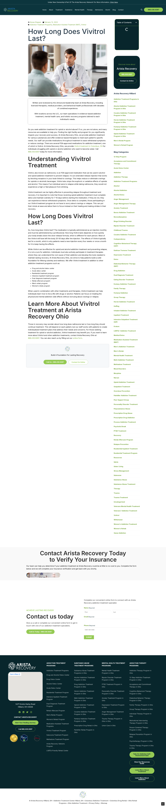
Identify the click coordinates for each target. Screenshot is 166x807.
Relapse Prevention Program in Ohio (140, 735)
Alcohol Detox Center (54, 684)
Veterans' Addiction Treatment (125, 511)
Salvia (116, 462)
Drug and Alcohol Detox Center (57, 675)
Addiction (117, 172)
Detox (116, 259)
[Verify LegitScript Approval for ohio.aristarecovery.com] (24, 741)
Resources (118, 458)
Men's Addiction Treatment (124, 347)
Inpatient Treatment (121, 315)
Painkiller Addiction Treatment (125, 395)
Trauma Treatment (121, 497)
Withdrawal (118, 520)
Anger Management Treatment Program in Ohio (113, 713)
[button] (136, 22)
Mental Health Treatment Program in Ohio (110, 672)
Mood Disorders (120, 369)
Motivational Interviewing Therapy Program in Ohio (138, 722)
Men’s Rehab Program (122, 141)
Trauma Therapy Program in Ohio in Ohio (112, 720)
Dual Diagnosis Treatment (123, 275)
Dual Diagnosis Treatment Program (55, 705)
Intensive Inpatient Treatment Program (56, 698)
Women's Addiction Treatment (125, 524)
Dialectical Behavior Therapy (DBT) (124, 265)
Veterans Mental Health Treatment (127, 506)
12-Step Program (120, 157)
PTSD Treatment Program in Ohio (112, 685)
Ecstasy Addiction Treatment (125, 284)
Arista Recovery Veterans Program (55, 745)
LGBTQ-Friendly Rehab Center (57, 751)
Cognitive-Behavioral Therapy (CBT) (125, 245)
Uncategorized (119, 502)
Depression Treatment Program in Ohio (113, 706)
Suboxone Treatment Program (57, 735)
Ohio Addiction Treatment (77, 803)
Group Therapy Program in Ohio (141, 709)
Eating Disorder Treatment (124, 280)
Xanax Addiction (120, 533)
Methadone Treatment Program (57, 739)
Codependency (119, 239)
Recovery (117, 435)
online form (77, 338)
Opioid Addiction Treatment (124, 382)
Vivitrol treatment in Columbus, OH (88, 146)
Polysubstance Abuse (122, 409)
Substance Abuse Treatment (124, 484)
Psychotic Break (120, 426)
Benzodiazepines (120, 217)
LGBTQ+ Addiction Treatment (125, 331)
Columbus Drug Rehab (118, 801)
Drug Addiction (119, 271)
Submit (89, 637)
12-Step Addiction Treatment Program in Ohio (139, 678)
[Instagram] (31, 712)
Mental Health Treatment (123, 355)
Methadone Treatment (122, 364)
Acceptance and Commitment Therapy (125, 162)
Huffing (116, 306)
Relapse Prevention (121, 444)
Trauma (117, 493)
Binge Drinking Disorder (123, 221)
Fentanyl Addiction (121, 293)
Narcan (116, 378)
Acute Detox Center (121, 168)
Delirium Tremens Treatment (125, 250)
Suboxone (117, 475)
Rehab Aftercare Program (123, 440)
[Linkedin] (23, 712)
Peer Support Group (121, 400)
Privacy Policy (94, 803)
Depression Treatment (122, 255)
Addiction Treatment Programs (41, 25)
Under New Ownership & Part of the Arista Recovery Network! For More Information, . (83, 2)
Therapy (117, 489)
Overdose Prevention (122, 391)
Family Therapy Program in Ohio (141, 705)
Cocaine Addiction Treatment (125, 235)
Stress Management (121, 471)
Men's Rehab (119, 351)
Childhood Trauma (121, 230)
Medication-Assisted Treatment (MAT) (66, 25)
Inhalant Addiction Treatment (125, 311)
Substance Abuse (120, 480)
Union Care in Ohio (109, 725)
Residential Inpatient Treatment (126, 449)
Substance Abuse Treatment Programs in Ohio (84, 672)
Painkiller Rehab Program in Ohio (84, 731)
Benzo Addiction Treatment (124, 212)
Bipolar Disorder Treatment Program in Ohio (111, 678)
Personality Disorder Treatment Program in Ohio (113, 692)
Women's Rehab (120, 529)
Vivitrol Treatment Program (56, 730)
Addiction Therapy (121, 177)
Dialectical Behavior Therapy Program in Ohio (139, 699)
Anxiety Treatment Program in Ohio (112, 699)
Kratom (116, 326)
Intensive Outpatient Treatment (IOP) (126, 321)
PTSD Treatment (120, 431)
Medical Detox (119, 335)
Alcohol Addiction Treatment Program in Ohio (124, 107)
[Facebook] (20, 712)
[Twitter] (27, 712)
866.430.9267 (153, 10)
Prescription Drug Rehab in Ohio (85, 725)
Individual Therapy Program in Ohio (140, 715)
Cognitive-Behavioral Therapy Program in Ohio (140, 692)
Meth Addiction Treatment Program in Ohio (83, 699)
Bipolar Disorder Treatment (124, 226)
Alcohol (116, 186)
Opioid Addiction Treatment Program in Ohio (124, 135)
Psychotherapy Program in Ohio (141, 741)
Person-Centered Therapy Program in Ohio (138, 728)
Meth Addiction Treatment (124, 360)
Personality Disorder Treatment (126, 404)
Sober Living (118, 466)
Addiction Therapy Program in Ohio (140, 672)
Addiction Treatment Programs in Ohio (126, 100)
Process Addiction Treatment (125, 422)
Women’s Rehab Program (123, 145)
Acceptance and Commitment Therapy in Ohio (140, 685)
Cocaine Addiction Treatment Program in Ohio (125, 114)
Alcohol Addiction (120, 190)
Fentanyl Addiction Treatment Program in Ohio (125, 128)
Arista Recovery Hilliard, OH (41, 801)
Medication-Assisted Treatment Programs (57, 725)
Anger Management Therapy (125, 204)
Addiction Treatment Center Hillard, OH (68, 801)
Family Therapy (119, 288)
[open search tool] (141, 10)
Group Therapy (119, 297)
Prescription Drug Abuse (123, 413)
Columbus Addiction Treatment (96, 801)
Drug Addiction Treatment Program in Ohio (83, 685)
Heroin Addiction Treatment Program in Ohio (124, 121)
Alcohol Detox (119, 195)
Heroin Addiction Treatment (124, 302)
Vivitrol (83, 25)
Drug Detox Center (53, 679)
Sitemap (104, 803)
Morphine (117, 373)
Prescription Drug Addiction (124, 418)
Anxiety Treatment (121, 208)
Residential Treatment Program (125, 453)
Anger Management (121, 199)
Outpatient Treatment (122, 387)
